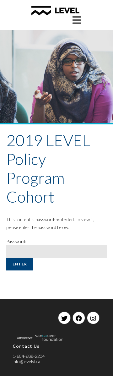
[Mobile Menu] (77, 20)
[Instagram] (93, 318)
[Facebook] (79, 318)
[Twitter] (64, 318)
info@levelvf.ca (26, 361)
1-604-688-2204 (29, 356)
